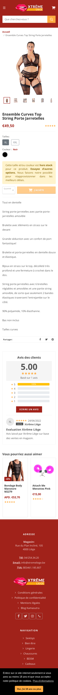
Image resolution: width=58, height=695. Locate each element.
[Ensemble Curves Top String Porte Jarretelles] (29, 68)
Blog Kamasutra (30, 608)
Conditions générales (30, 592)
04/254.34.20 (31, 557)
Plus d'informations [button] (43, 681)
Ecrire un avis (29, 409)
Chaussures (30, 653)
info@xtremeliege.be (33, 562)
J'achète (38, 190)
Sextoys (30, 638)
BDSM (30, 658)
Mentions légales (30, 603)
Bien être (30, 643)
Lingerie (30, 648)
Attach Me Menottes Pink (41, 487)
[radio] (5, 154)
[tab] (29, 384)
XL (5, 142)
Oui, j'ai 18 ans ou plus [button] (29, 689)
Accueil (6, 31)
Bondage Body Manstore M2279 (13, 488)
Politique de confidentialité (30, 597)
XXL (15, 142)
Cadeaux (30, 663)
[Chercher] (51, 19)
